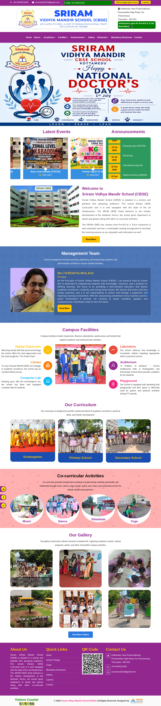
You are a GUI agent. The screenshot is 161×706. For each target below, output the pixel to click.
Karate (134, 521)
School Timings (53, 660)
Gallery (91, 37)
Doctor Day (128, 141)
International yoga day (133, 151)
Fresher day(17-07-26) (80, 171)
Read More (91, 239)
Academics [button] (49, 37)
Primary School (80, 457)
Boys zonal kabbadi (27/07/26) (33, 171)
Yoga (98, 521)
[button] (13, 293)
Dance (27, 521)
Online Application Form (126, 2)
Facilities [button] (62, 37)
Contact (138, 37)
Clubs (48, 665)
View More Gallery (80, 635)
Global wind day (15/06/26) (135, 160)
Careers (145, 2)
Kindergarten (32, 457)
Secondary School (128, 457)
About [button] (37, 37)
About (48, 655)
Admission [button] (102, 37)
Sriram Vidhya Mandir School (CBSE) (78, 701)
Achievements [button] (78, 37)
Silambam (63, 519)
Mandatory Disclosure (121, 37)
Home (29, 37)
